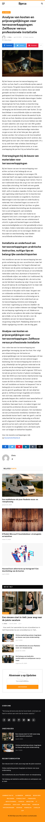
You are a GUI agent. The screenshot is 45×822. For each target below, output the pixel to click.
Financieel (32, 798)
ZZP (22, 810)
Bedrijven (36, 795)
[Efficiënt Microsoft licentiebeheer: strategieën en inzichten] (22, 519)
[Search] (42, 3)
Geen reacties (29, 37)
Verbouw (35, 804)
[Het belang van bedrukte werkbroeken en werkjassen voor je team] (8, 659)
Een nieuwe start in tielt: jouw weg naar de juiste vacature (21, 764)
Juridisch (7, 804)
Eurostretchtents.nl (12, 438)
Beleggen (10, 798)
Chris (10, 37)
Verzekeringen (8, 807)
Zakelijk (37, 807)
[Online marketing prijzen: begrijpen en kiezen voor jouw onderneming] (8, 638)
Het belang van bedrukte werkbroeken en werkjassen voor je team (28, 658)
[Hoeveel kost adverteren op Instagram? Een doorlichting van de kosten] (22, 554)
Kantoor (16, 804)
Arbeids (28, 795)
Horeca (21, 801)
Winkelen (28, 807)
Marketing (26, 804)
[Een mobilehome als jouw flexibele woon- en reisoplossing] (22, 485)
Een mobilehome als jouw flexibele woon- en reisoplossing (21, 775)
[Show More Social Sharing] (41, 45)
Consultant (21, 798)
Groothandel (11, 801)
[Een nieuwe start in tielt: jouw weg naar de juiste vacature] (22, 602)
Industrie (30, 801)
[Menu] (3, 3)
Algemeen (6, 12)
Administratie (7, 795)
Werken (5, 613)
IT (36, 801)
